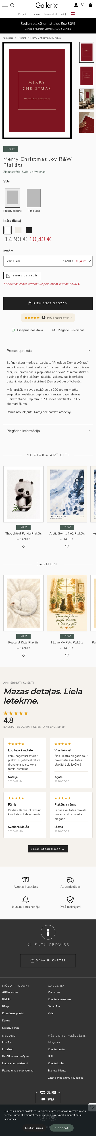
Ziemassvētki (12, 172)
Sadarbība (54, 1006)
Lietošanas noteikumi (15, 1063)
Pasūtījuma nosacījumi (15, 1056)
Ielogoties (54, 1042)
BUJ (50, 1056)
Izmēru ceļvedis (24, 275)
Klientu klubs (56, 1063)
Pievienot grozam (50, 303)
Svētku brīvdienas (33, 172)
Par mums (54, 992)
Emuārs (6, 1042)
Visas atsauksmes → (48, 849)
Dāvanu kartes (50, 960)
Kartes (6, 1020)
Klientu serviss (57, 1049)
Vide (50, 1013)
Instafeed (7, 1049)
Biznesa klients (57, 1070)
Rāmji (5, 1006)
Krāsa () (12, 221)
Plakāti (6, 999)
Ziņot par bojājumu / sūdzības (65, 1078)
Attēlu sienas (10, 992)
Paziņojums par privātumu (17, 1070)
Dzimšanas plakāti (13, 1013)
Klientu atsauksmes (59, 999)
